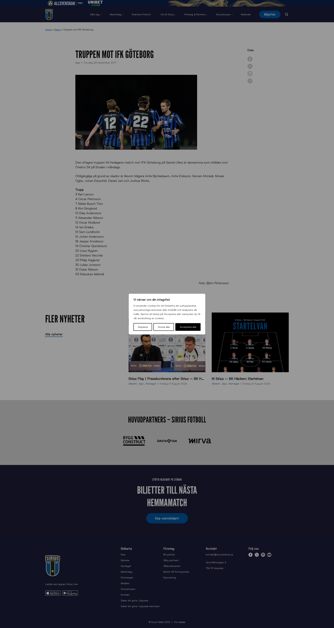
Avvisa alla (164, 326)
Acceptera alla (188, 326)
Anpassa (143, 326)
